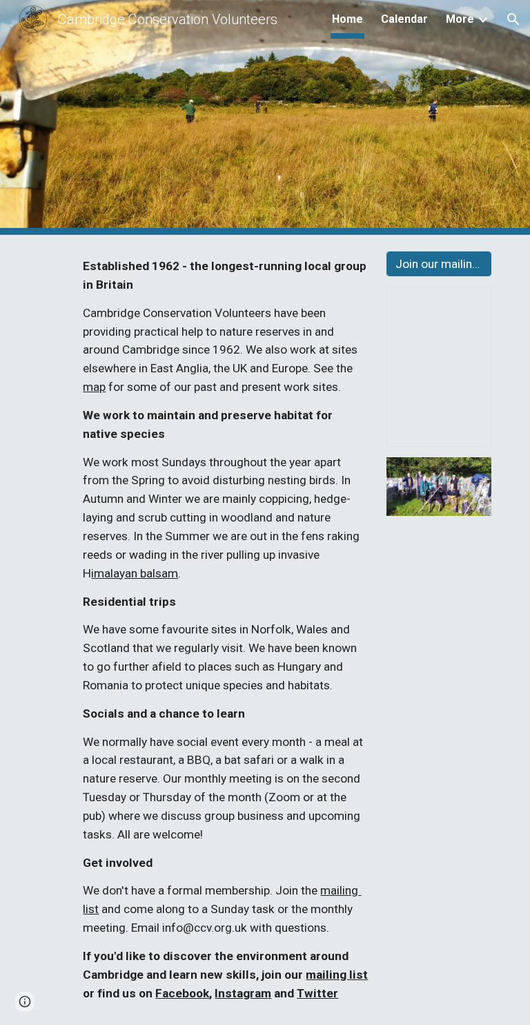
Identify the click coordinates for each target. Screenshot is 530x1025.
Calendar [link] (404, 19)
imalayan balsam (134, 573)
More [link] (460, 19)
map (94, 387)
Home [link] (347, 19)
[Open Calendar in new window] (465, 305)
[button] (513, 19)
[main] (226, 629)
